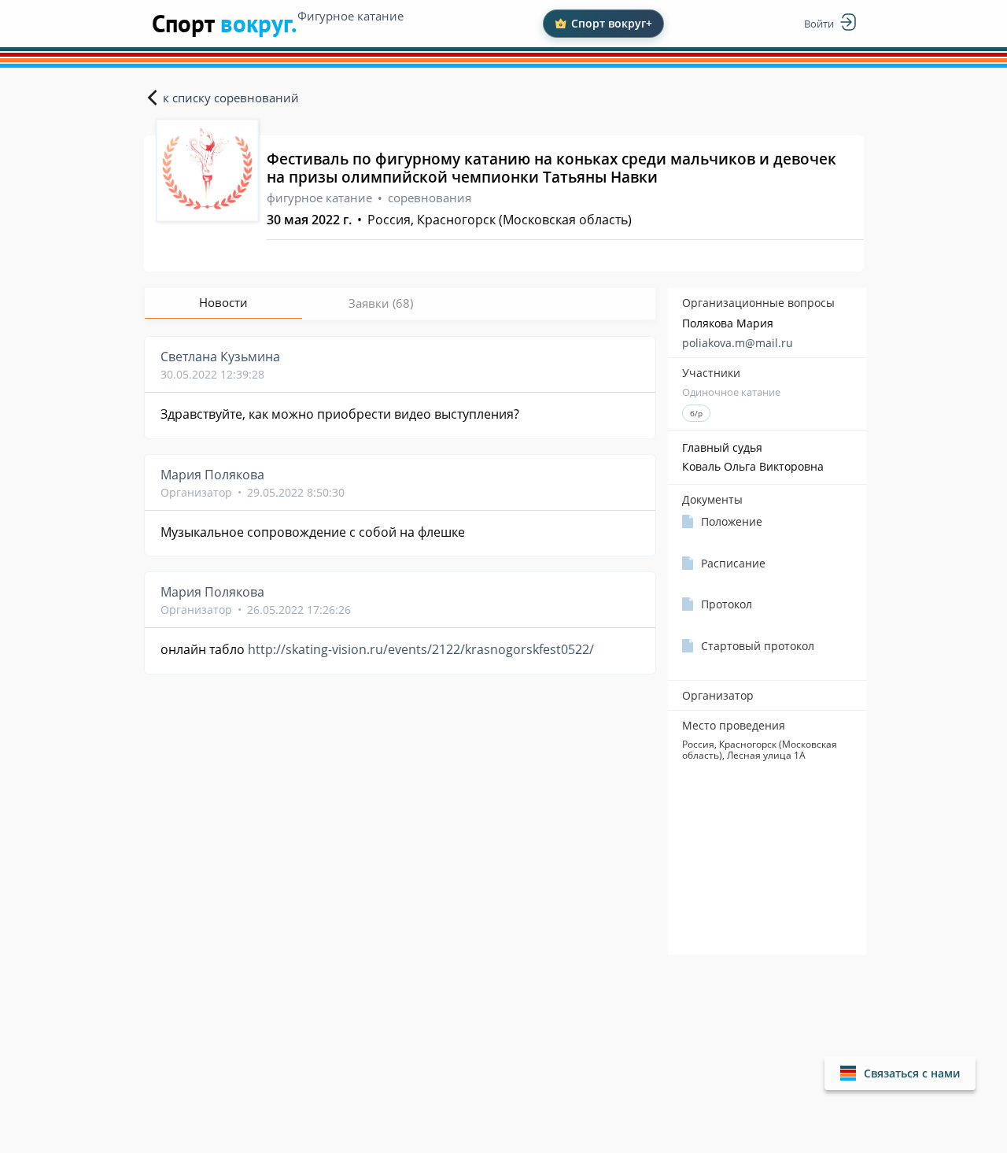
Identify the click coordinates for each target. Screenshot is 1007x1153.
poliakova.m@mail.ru (737, 342)
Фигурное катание (350, 16)
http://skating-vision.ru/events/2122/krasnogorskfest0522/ (421, 649)
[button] (900, 1073)
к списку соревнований (231, 97)
